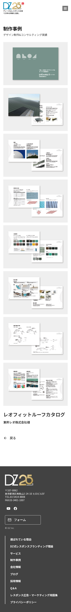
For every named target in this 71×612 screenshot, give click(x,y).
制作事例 (15, 560)
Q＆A (13, 588)
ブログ (14, 574)
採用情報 (15, 581)
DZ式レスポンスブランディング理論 (31, 546)
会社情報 (15, 567)
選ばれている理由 (20, 539)
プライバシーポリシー (23, 602)
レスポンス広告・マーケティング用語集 (34, 595)
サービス (15, 553)
